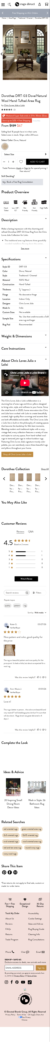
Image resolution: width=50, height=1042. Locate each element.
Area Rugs (12, 18)
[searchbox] (14, 592)
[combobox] (37, 612)
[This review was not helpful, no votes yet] (43, 677)
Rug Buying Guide (36, 929)
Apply (18, 168)
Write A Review (26, 578)
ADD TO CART (37, 161)
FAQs (8, 929)
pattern (17, 605)
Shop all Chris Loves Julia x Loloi (17, 454)
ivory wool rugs (10, 853)
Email (38, 952)
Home (4, 18)
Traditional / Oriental (25, 18)
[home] (25, 6)
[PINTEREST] (17, 982)
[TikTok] (30, 982)
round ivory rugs (32, 847)
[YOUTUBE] (23, 982)
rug (25, 605)
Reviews (8, 924)
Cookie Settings (35, 918)
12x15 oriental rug (30, 835)
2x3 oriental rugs (11, 835)
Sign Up (41, 968)
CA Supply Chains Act (36, 1014)
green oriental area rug (31, 829)
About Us (9, 918)
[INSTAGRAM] (6, 982)
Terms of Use (32, 976)
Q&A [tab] (30, 531)
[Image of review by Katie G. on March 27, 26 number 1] (9, 650)
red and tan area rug (12, 847)
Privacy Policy (19, 976)
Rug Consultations (36, 939)
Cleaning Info (34, 934)
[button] (46, 4)
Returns (8, 934)
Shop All (45, 469)
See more (25, 248)
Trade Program (11, 939)
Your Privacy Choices (26, 1018)
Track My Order (12, 913)
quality (7, 605)
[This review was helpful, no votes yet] (38, 677)
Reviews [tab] (20, 531)
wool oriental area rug (32, 841)
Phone (8, 952)
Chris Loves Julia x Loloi (14, 105)
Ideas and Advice (35, 924)
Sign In (27, 168)
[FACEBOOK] (12, 982)
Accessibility (33, 913)
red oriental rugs (11, 829)
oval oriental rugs (11, 841)
